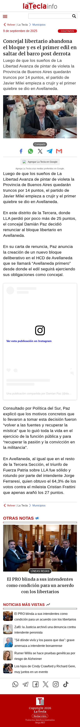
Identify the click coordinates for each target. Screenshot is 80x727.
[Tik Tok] (65, 684)
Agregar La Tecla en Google (42, 162)
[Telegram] (25, 684)
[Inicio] (40, 6)
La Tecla (22, 24)
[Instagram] (55, 684)
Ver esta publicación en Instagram (28, 341)
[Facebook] (35, 684)
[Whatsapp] (15, 684)
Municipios (38, 24)
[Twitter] (45, 684)
